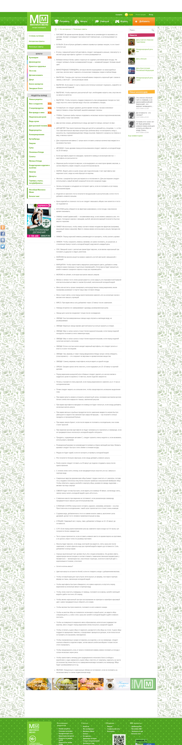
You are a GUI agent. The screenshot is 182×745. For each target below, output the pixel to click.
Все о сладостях (36, 104)
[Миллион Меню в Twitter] (2, 246)
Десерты (32, 176)
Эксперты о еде (88, 743)
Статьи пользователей (91, 741)
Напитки (32, 172)
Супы (31, 148)
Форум (109, 726)
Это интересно (65, 29)
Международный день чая (144, 50)
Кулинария (33, 57)
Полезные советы (80, 29)
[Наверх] (2, 258)
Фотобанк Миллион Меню (37, 191)
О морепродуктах (36, 108)
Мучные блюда (35, 161)
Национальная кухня (37, 117)
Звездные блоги (36, 88)
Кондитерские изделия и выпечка (39, 166)
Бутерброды (34, 139)
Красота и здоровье (37, 66)
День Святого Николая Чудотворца (144, 41)
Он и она (32, 71)
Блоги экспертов (36, 84)
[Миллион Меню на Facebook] (2, 233)
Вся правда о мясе (36, 112)
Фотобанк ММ (136, 729)
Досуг (31, 79)
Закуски (32, 143)
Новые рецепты (35, 99)
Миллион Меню (88, 731)
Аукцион (119, 15)
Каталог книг (34, 196)
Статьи (85, 733)
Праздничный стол (65, 733)
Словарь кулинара (36, 36)
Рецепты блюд (39, 95)
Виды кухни (34, 121)
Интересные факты (37, 41)
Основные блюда (36, 152)
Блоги (39, 54)
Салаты (32, 156)
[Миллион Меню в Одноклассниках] (2, 227)
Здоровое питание (90, 738)
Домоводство (35, 62)
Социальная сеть (113, 729)
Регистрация (141, 15)
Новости (86, 726)
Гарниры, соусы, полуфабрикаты (36, 182)
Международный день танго (144, 79)
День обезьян (141, 59)
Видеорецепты (35, 130)
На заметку (87, 736)
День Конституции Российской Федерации (145, 69)
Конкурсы (111, 731)
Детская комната (36, 75)
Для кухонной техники (38, 126)
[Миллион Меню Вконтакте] (2, 240)
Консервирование (36, 134)
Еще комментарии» (135, 136)
